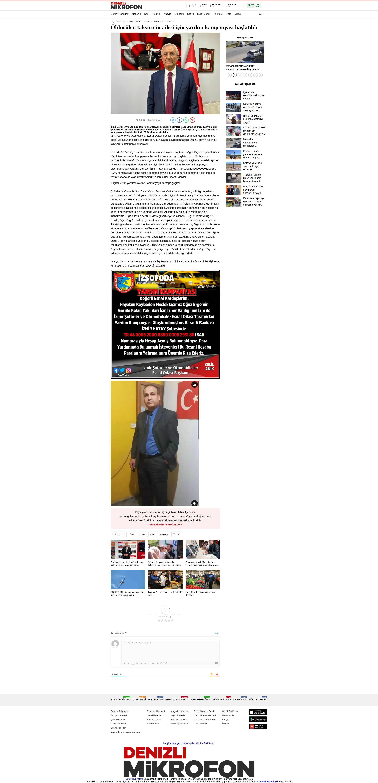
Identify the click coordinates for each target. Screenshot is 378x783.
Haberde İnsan (154, 719)
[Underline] (133, 663)
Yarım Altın (233, 4)
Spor (146, 14)
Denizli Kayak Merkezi (205, 715)
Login (217, 633)
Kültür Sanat (203, 14)
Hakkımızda (228, 715)
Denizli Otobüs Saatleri (205, 711)
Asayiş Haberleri (119, 715)
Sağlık (190, 14)
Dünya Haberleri (118, 723)
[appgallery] (258, 726)
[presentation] (230, 75)
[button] (235, 75)
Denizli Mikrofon (133, 779)
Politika (157, 14)
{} (161, 663)
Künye (225, 719)
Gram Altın (217, 4)
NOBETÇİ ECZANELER (177, 698)
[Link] (157, 663)
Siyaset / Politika (179, 719)
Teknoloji (218, 14)
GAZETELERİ (139, 698)
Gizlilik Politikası (230, 711)
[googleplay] (258, 719)
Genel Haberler (119, 534)
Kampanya (164, 534)
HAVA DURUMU (155, 698)
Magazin (136, 14)
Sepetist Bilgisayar (120, 711)
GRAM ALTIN (240, 698)
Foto (228, 14)
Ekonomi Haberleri (156, 711)
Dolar (194, 4)
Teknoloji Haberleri (179, 723)
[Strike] (137, 663)
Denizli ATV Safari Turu (205, 719)
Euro (204, 4)
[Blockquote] (149, 663)
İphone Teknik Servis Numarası (126, 732)
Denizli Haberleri (119, 14)
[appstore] (258, 712)
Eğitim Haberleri (118, 728)
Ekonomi (179, 14)
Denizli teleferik (201, 723)
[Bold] (124, 663)
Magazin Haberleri (179, 711)
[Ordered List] (141, 663)
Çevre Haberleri (118, 719)
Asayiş (167, 14)
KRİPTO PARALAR (221, 698)
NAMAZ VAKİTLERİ (120, 698)
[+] (165, 663)
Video (237, 14)
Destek (142, 534)
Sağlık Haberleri (178, 715)
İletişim (225, 723)
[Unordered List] (145, 663)
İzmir (152, 534)
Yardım (176, 534)
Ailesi (132, 534)
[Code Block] (153, 663)
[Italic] (129, 663)
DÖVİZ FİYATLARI (258, 698)
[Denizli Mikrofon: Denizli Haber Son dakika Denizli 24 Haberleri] (126, 5)
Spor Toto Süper (200, 698)
